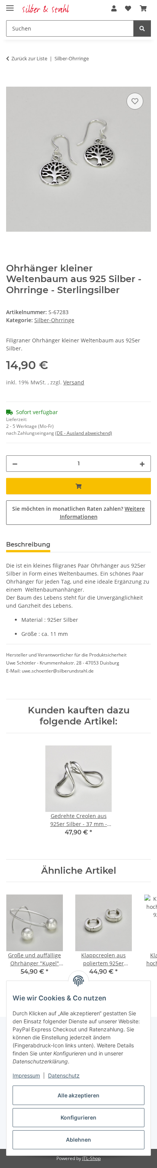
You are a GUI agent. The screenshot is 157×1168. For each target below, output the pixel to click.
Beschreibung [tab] (28, 544)
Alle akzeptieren (78, 1095)
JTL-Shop (91, 1158)
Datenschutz (64, 1075)
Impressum (26, 1075)
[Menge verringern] (14, 463)
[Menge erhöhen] (142, 463)
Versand (73, 382)
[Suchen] (142, 28)
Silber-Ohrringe (54, 320)
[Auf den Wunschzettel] (135, 101)
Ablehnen (78, 1139)
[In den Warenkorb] (12, 82)
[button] (114, 8)
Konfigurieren (78, 1117)
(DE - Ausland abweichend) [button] (83, 433)
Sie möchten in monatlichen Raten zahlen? (78, 512)
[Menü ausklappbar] (10, 5)
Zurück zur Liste (29, 58)
